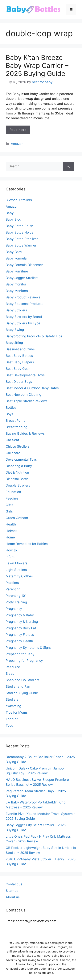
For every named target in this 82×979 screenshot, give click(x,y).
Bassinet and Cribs (20, 349)
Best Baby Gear (18, 369)
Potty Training (16, 602)
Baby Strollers (16, 310)
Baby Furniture (17, 271)
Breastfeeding (16, 427)
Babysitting (14, 343)
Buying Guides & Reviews (25, 433)
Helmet (11, 531)
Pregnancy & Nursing (22, 622)
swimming (13, 706)
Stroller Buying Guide (22, 693)
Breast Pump (15, 420)
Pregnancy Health (19, 641)
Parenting (13, 589)
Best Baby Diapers (20, 362)
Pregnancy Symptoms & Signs (28, 647)
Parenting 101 (16, 596)
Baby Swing (15, 330)
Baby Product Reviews (23, 297)
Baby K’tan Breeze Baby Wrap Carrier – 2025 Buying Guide (37, 65)
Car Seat (12, 440)
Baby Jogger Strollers (22, 278)
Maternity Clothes (19, 576)
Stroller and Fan (18, 686)
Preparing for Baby (20, 654)
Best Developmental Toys (25, 375)
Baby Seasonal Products (24, 304)
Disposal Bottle (17, 479)
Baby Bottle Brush (19, 226)
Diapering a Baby (19, 466)
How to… (12, 550)
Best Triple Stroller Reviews (26, 401)
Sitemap (12, 891)
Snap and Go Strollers (22, 680)
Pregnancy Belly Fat (21, 628)
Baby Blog (13, 219)
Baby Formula (16, 258)
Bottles (11, 407)
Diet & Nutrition (17, 472)
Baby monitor (16, 284)
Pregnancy (14, 609)
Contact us (14, 884)
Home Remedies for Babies (27, 544)
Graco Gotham (17, 518)
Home (10, 537)
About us (13, 897)
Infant (10, 557)
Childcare (13, 453)
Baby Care (14, 252)
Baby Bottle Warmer (21, 245)
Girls (9, 511)
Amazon (17, 144)
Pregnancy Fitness (20, 635)
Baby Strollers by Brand (24, 317)
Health (11, 524)
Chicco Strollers (18, 446)
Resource (13, 667)
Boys (9, 414)
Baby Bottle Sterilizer (22, 239)
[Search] (68, 166)
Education (13, 492)
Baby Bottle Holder (20, 232)
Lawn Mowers (16, 563)
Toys (9, 725)
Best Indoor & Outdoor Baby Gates (32, 388)
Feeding (12, 498)
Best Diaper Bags (19, 382)
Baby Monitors (17, 291)
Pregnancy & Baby (20, 615)
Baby (10, 213)
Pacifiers (12, 583)
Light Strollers (16, 570)
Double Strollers (18, 485)
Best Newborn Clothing (23, 394)
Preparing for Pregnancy (24, 660)
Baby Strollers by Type (23, 323)
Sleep (10, 673)
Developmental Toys (21, 459)
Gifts (9, 505)
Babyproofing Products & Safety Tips (34, 336)
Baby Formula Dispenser (24, 265)
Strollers (12, 699)
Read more (18, 130)
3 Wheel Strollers (19, 200)
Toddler (12, 719)
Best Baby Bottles (19, 356)
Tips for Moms (17, 712)
